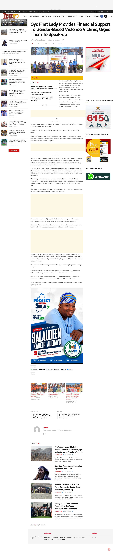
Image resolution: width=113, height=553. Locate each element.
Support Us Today (47, 11)
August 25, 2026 (67, 454)
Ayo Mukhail (59, 454)
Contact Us (10, 11)
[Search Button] (111, 16)
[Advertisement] (56, 3)
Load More (14, 150)
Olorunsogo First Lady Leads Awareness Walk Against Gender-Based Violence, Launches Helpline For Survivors (73, 396)
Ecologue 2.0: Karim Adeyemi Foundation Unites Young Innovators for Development (66, 506)
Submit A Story (30, 11)
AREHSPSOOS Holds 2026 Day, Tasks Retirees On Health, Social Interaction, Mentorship (17, 72)
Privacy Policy (22, 11)
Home (24, 16)
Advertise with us (38, 11)
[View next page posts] (45, 105)
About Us (16, 11)
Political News (34, 16)
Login (109, 11)
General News (46, 16)
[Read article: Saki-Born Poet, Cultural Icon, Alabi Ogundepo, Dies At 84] (41, 472)
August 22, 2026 (67, 492)
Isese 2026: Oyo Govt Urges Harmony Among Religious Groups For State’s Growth (18, 103)
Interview (96, 16)
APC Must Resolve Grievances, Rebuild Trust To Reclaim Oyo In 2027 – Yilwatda (17, 132)
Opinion (87, 16)
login (35, 525)
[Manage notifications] (109, 549)
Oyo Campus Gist (72, 16)
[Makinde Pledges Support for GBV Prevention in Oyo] (56, 387)
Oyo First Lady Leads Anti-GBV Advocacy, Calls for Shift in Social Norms (38, 394)
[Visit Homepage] (10, 16)
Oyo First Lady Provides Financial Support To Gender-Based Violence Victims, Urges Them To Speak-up (13, 20)
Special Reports (58, 16)
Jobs (81, 16)
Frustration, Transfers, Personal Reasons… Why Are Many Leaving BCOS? (17, 141)
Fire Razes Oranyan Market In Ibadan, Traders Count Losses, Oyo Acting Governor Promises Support (44, 88)
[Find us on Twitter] (105, 16)
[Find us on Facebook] (101, 16)
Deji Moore (58, 471)
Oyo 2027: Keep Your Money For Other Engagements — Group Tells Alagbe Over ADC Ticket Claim (17, 123)
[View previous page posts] (42, 105)
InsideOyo (4, 11)
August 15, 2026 (67, 511)
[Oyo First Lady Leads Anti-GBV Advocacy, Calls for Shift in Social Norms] (39, 387)
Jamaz (34, 43)
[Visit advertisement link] (57, 326)
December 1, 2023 (42, 43)
